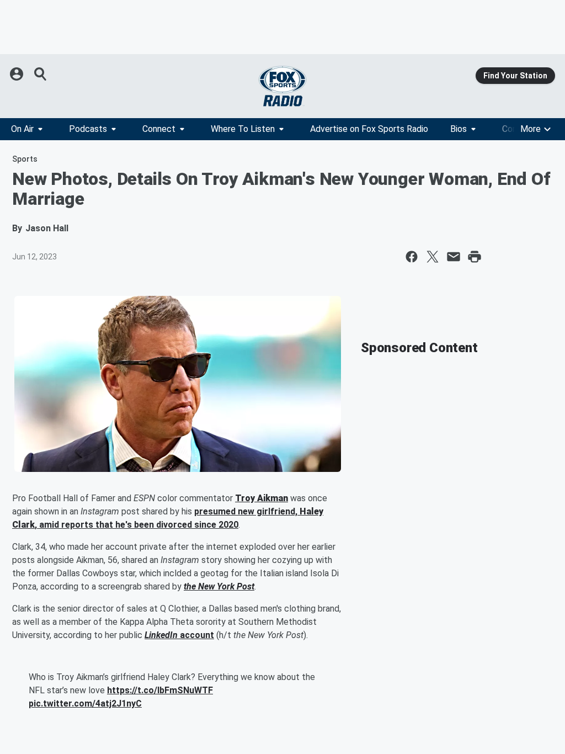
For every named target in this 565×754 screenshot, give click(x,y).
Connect (158, 129)
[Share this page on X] (432, 256)
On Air (22, 129)
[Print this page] (474, 256)
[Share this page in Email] (453, 256)
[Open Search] (40, 74)
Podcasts (88, 129)
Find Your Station (515, 75)
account (196, 635)
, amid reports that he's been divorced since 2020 (136, 524)
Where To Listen (243, 129)
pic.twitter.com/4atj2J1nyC (85, 703)
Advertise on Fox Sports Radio (369, 129)
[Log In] (17, 74)
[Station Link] (282, 86)
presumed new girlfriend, (247, 511)
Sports (25, 159)
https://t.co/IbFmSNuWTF (160, 690)
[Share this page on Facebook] (411, 256)
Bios (458, 129)
